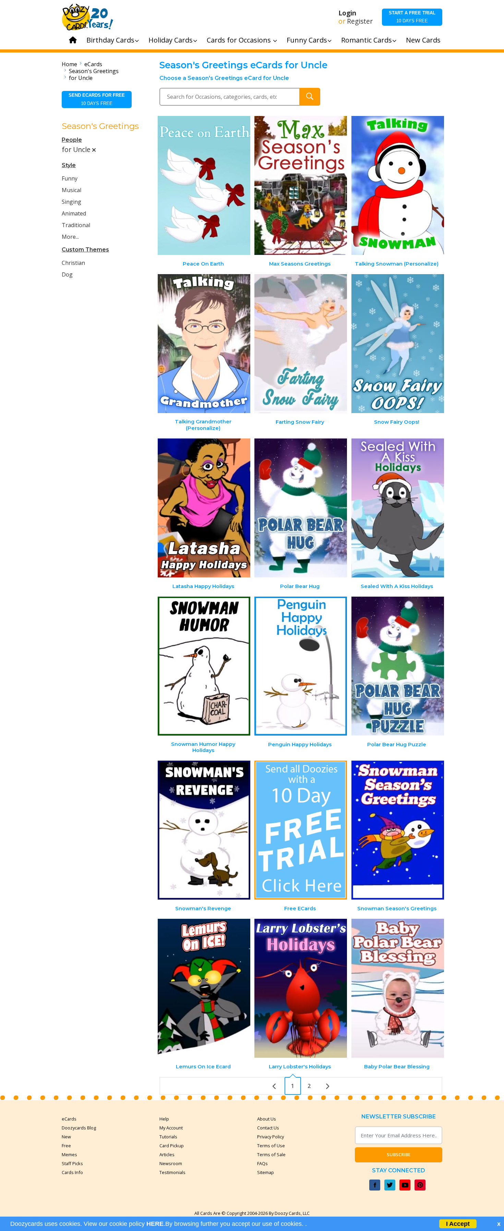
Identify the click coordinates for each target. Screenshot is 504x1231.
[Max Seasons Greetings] (300, 185)
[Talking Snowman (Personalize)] (397, 185)
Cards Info (72, 1172)
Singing (71, 202)
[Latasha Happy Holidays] (204, 507)
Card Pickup (171, 1145)
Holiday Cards (170, 40)
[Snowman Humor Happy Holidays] (204, 666)
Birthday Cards (110, 40)
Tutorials (168, 1136)
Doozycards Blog (79, 1127)
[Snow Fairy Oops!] (397, 343)
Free (66, 1145)
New (66, 1136)
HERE (155, 1223)
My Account (171, 1127)
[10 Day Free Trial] (300, 830)
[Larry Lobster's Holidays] (300, 988)
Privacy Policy (270, 1136)
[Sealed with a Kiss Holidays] (397, 507)
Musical (71, 190)
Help (164, 1119)
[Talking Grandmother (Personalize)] (204, 343)
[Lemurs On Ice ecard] (204, 988)
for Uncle (81, 77)
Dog (67, 274)
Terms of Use (271, 1145)
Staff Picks (72, 1163)
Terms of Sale (271, 1154)
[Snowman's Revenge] (204, 830)
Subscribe (398, 1154)
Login (347, 13)
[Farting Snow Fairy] (300, 343)
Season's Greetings (94, 71)
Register (360, 21)
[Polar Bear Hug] (300, 507)
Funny (69, 178)
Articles (167, 1154)
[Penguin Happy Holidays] (300, 666)
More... (70, 237)
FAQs (262, 1163)
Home (69, 64)
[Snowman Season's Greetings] (397, 830)
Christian (73, 263)
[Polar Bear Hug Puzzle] (397, 666)
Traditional (76, 225)
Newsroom (170, 1163)
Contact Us (268, 1127)
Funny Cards (307, 40)
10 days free (412, 16)
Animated (74, 213)
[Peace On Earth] (204, 185)
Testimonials (172, 1172)
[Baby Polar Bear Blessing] (397, 988)
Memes (69, 1154)
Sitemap (265, 1172)
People (72, 140)
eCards (93, 64)
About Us (266, 1119)
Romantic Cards (366, 40)
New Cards (423, 40)
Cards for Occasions (240, 40)
